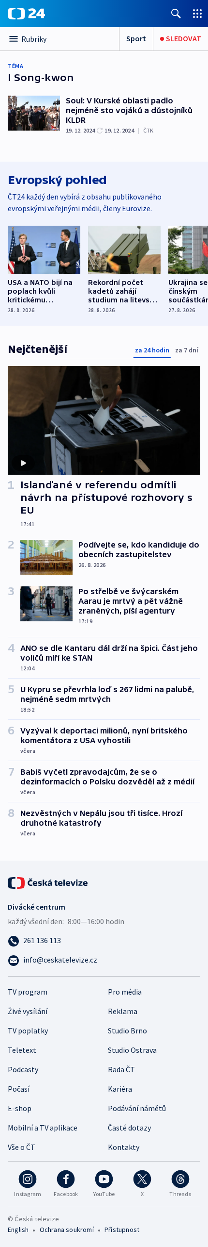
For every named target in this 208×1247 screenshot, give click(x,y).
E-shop (19, 1108)
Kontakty (123, 1147)
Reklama (122, 1011)
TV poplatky (28, 1030)
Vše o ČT (21, 1147)
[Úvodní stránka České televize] (48, 882)
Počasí (19, 1089)
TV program (27, 992)
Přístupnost (121, 1229)
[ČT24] (26, 13)
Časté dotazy (129, 1127)
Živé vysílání (27, 1011)
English (18, 1229)
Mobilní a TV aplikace (42, 1127)
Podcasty (23, 1069)
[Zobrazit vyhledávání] (176, 13)
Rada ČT (121, 1069)
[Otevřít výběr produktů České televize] (197, 13)
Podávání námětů (137, 1108)
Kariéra (120, 1089)
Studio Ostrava (132, 1050)
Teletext (22, 1050)
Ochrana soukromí (67, 1229)
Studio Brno (127, 1030)
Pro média (125, 992)
